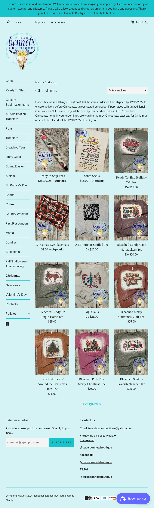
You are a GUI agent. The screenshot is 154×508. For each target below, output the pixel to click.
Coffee (10, 204)
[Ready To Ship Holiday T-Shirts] (131, 150)
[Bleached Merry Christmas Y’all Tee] (131, 285)
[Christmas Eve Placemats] (52, 217)
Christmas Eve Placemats (52, 244)
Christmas (13, 275)
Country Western (17, 214)
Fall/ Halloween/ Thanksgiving (16, 264)
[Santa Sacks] (92, 150)
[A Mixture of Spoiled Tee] (92, 217)
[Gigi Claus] (92, 285)
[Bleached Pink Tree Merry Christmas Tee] (92, 352)
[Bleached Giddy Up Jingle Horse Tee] (52, 285)
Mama (10, 232)
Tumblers (12, 137)
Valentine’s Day (16, 294)
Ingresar (40, 22)
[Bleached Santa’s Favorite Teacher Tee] (131, 352)
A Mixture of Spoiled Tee (92, 244)
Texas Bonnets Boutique (46, 495)
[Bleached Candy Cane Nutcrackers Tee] (131, 217)
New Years (13, 285)
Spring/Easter (15, 166)
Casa (9, 80)
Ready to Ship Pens (52, 176)
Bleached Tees (16, 147)
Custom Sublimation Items (17, 102)
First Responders (17, 223)
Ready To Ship (15, 90)
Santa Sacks (92, 176)
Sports (10, 195)
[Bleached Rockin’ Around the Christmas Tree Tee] (52, 352)
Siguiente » (94, 403)
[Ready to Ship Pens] (52, 150)
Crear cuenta (57, 22)
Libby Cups (13, 156)
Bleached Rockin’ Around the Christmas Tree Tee (52, 384)
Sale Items (13, 251)
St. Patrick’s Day (17, 185)
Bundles (11, 242)
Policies (18, 313)
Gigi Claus (92, 312)
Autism (10, 176)
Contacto (12, 304)
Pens (9, 128)
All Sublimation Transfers (18, 116)
